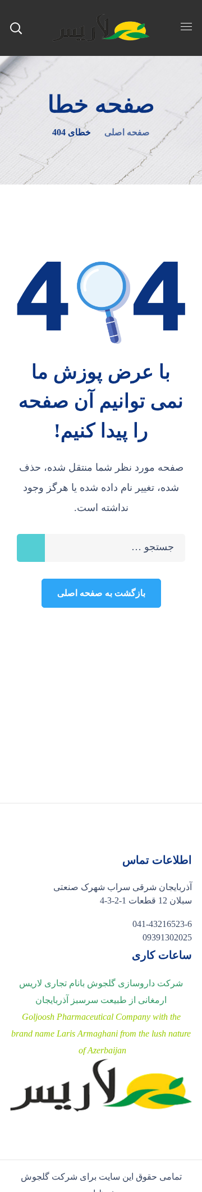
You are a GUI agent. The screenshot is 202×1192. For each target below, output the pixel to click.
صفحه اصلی (127, 132)
